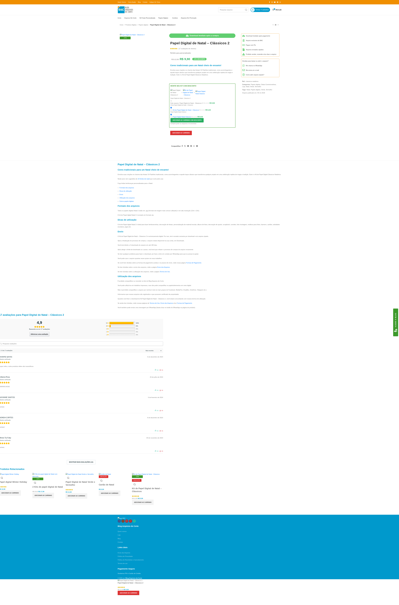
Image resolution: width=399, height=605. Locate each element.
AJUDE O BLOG (395, 320)
